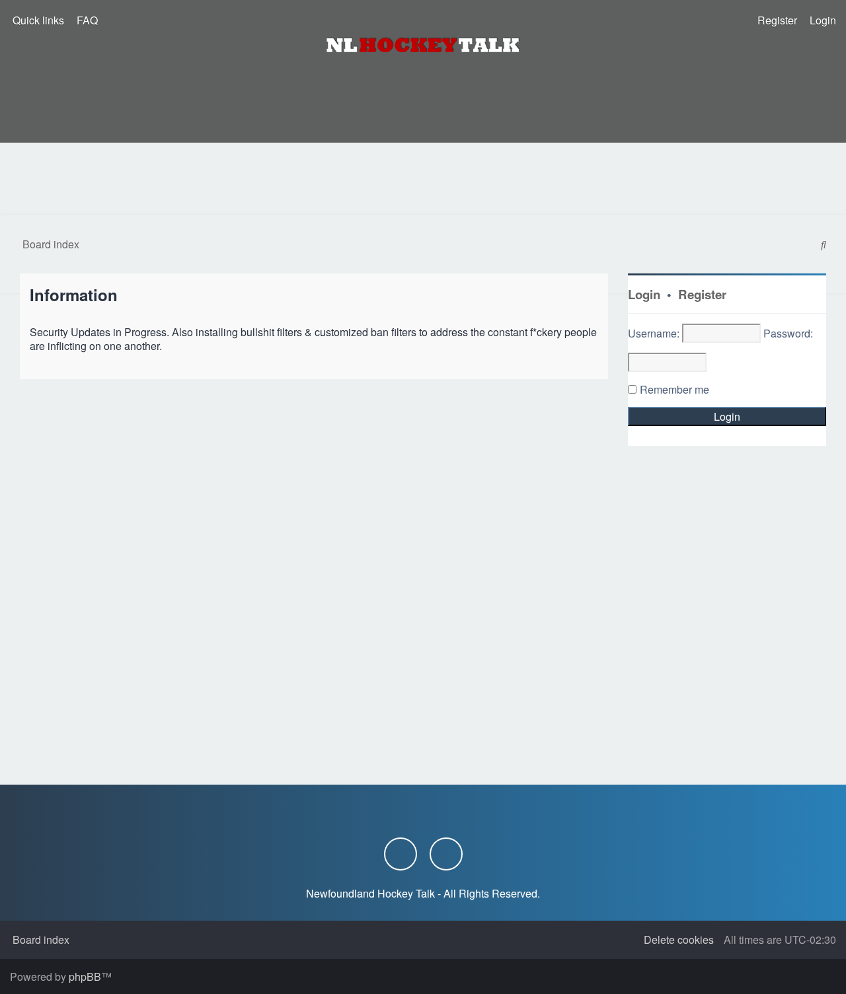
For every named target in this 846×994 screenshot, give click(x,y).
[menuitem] (86, 20)
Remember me (674, 389)
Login (644, 294)
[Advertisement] (423, 179)
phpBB (85, 976)
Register (702, 294)
